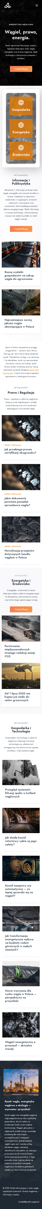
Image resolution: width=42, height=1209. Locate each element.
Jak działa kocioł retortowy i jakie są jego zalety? (21, 840)
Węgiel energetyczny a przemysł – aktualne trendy (20, 1045)
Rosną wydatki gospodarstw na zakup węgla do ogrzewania (19, 275)
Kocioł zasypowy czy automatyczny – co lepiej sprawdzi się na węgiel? (19, 890)
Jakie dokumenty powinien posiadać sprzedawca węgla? (17, 501)
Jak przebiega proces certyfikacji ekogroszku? (20, 451)
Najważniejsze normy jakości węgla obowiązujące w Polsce (19, 323)
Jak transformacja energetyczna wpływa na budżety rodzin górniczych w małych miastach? (19, 943)
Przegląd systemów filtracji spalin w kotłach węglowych (20, 792)
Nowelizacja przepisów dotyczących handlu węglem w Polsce (19, 553)
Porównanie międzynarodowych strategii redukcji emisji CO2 (20, 651)
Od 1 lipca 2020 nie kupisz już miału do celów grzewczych (17, 696)
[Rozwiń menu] (36, 5)
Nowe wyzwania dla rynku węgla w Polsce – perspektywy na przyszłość (20, 996)
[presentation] (21, 254)
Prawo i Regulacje (13, 445)
